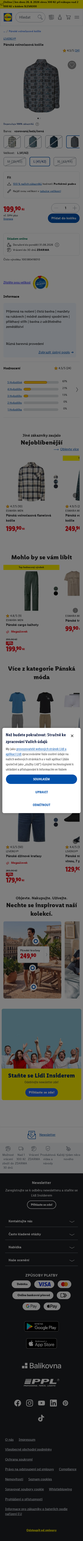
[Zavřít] (72, 735)
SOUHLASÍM (41, 779)
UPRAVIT (41, 792)
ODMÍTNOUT (41, 805)
